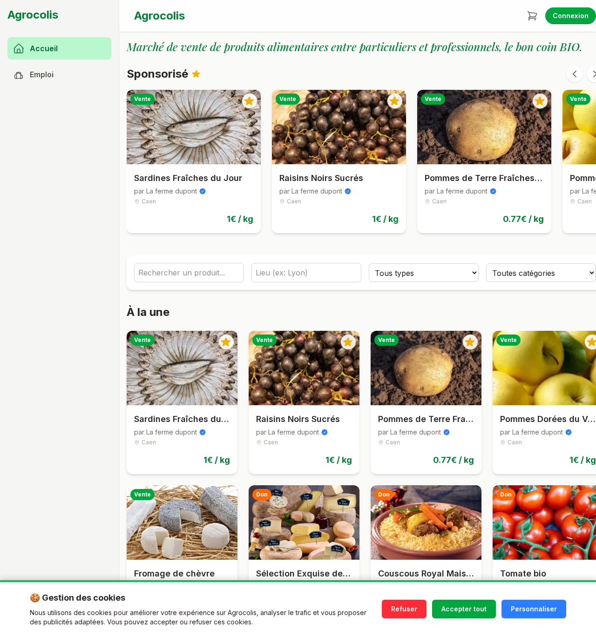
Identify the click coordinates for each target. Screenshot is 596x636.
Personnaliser (534, 609)
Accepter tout (464, 609)
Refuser (404, 609)
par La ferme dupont (165, 191)
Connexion (571, 16)
